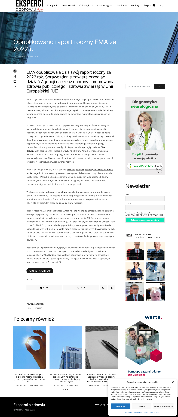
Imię (127, 195)
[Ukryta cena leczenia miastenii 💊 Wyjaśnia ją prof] (155, 291)
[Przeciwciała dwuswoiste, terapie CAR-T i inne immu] (134, 251)
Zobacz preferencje (163, 406)
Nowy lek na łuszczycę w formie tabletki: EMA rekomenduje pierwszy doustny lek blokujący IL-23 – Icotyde (65, 378)
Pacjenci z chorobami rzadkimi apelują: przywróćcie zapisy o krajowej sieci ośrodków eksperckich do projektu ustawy (102, 378)
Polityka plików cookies (133, 412)
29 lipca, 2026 (72, 385)
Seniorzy (122, 5)
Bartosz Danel (19, 56)
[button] (172, 382)
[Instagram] (154, 7)
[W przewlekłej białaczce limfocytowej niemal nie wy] (155, 251)
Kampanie (52, 5)
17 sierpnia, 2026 (36, 385)
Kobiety (135, 5)
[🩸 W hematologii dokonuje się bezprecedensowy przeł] (134, 291)
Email (128, 204)
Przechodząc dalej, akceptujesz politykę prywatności (144, 214)
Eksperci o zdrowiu (29, 405)
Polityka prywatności (151, 412)
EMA (57, 132)
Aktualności (68, 5)
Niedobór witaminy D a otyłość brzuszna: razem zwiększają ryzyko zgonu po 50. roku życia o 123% (29, 378)
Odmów (141, 406)
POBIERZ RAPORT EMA (40, 271)
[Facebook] (154, 5)
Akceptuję (120, 406)
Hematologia (104, 5)
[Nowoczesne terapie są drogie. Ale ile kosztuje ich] (155, 271)
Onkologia (84, 5)
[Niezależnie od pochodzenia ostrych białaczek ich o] (134, 271)
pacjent (38, 308)
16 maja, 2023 (33, 56)
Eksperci (148, 5)
